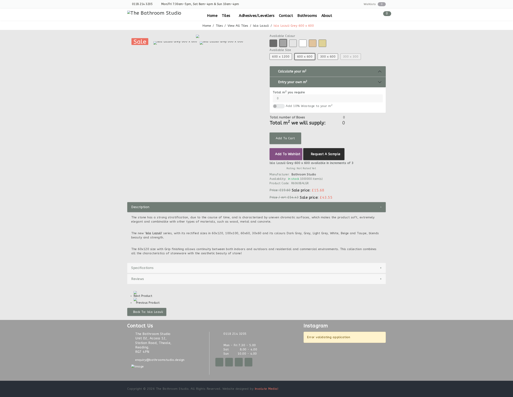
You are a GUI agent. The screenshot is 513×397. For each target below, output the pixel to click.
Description (256, 207)
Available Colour (282, 36)
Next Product (143, 296)
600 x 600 (304, 56)
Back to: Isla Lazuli (148, 312)
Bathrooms (307, 15)
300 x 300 (350, 56)
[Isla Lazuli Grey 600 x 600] (198, 36)
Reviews (256, 279)
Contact (286, 15)
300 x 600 (327, 56)
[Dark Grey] (273, 43)
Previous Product (148, 302)
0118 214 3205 (142, 4)
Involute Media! (266, 389)
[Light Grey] (293, 43)
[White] (303, 43)
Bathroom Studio (303, 174)
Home (212, 15)
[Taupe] (312, 43)
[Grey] (283, 43)
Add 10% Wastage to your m (309, 106)
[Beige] (322, 43)
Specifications (256, 268)
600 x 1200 (280, 56)
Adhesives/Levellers (257, 15)
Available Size (280, 50)
